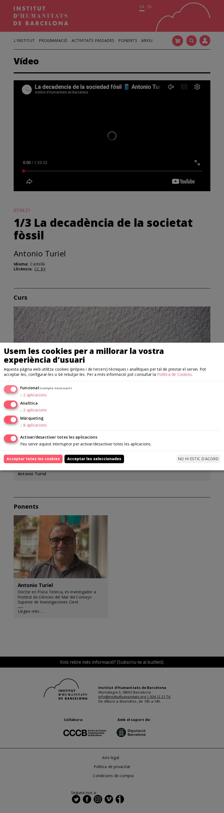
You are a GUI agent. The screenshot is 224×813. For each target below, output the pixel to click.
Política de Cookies (174, 374)
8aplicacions (33, 425)
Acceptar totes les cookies (33, 458)
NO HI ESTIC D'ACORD (198, 458)
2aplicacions (33, 394)
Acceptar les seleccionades (94, 458)
